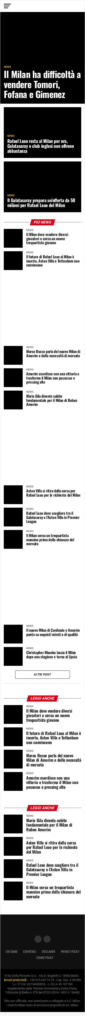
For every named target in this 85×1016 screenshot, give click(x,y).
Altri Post (42, 674)
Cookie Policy (44, 957)
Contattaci (29, 951)
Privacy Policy (70, 951)
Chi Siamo (11, 951)
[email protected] (15, 980)
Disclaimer (48, 951)
